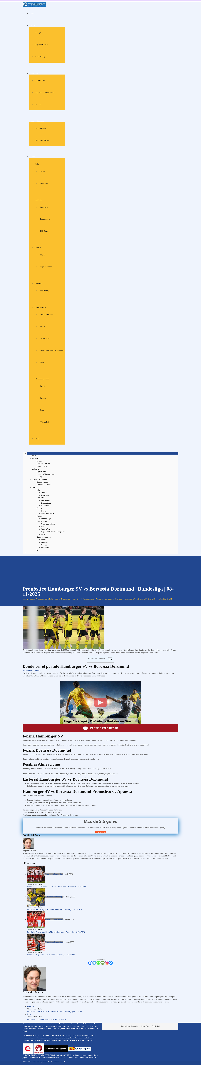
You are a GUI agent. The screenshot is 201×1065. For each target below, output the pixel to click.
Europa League (41, 128)
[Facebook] (90, 963)
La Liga (38, 33)
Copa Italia (44, 183)
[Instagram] (107, 963)
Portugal (38, 283)
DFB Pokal (44, 231)
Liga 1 (42, 255)
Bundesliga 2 (45, 219)
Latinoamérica (40, 307)
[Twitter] (94, 963)
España (33, 25)
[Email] (102, 963)
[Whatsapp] (98, 963)
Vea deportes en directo (31, 671)
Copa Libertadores (47, 314)
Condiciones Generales (129, 1026)
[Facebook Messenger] (111, 963)
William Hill (44, 422)
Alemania (38, 200)
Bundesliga (44, 207)
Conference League (42, 140)
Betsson (43, 398)
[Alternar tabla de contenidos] (109, 659)
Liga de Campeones (38, 121)
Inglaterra (34, 73)
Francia (38, 247)
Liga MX (43, 326)
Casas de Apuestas (42, 379)
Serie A (42, 171)
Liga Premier (40, 80)
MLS (42, 362)
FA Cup (38, 104)
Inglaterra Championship (44, 92)
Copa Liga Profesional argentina (52, 350)
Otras (33, 157)
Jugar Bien (145, 1026)
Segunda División (41, 45)
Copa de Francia (46, 267)
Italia (37, 164)
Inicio (33, 13)
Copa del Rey (40, 57)
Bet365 (42, 386)
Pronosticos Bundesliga (54, 874)
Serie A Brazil (45, 338)
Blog (37, 438)
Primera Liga (44, 291)
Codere (42, 410)
